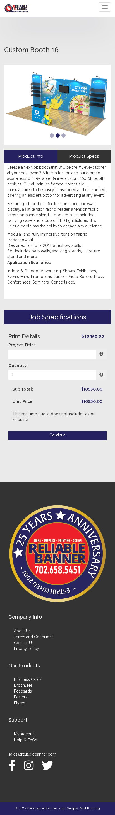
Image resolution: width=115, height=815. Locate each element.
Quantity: (18, 366)
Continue (57, 435)
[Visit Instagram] (30, 765)
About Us (22, 631)
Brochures (23, 685)
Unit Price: (23, 402)
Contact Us (24, 642)
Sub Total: (23, 389)
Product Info (30, 156)
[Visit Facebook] (13, 765)
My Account (25, 734)
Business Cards (28, 679)
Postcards (23, 691)
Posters (20, 697)
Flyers (19, 703)
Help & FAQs (25, 740)
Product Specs (84, 156)
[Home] (57, 553)
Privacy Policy (26, 648)
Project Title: (21, 345)
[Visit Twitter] (49, 765)
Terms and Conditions (34, 637)
